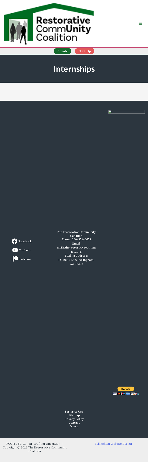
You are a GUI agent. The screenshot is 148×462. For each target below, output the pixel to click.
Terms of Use (74, 411)
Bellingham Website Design (113, 443)
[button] (62, 51)
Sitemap (74, 415)
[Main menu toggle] (140, 23)
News (74, 426)
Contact (74, 422)
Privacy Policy (74, 419)
